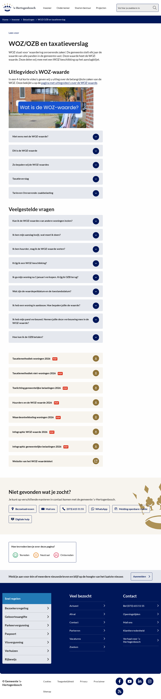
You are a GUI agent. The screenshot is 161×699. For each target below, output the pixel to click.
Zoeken (73, 646)
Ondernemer (63, 7)
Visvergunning (14, 642)
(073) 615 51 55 (75, 508)
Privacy (83, 681)
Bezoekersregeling (16, 608)
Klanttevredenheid (133, 630)
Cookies (47, 681)
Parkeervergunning (17, 625)
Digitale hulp (22, 519)
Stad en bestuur (83, 7)
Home (5, 19)
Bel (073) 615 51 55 (133, 605)
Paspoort (10, 633)
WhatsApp (101, 508)
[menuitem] (47, 7)
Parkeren (74, 630)
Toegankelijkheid (65, 681)
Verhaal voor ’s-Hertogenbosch (132, 640)
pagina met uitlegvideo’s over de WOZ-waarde (69, 83)
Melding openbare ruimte (133, 508)
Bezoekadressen (24, 508)
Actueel (73, 605)
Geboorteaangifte (16, 616)
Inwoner (47, 7)
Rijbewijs (11, 659)
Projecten (101, 7)
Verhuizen (11, 650)
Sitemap (47, 691)
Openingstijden (131, 613)
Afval (72, 613)
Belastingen (28, 19)
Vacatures (75, 638)
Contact (73, 622)
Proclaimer (99, 681)
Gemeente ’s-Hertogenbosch (19, 7)
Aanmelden (139, 576)
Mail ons (50, 508)
